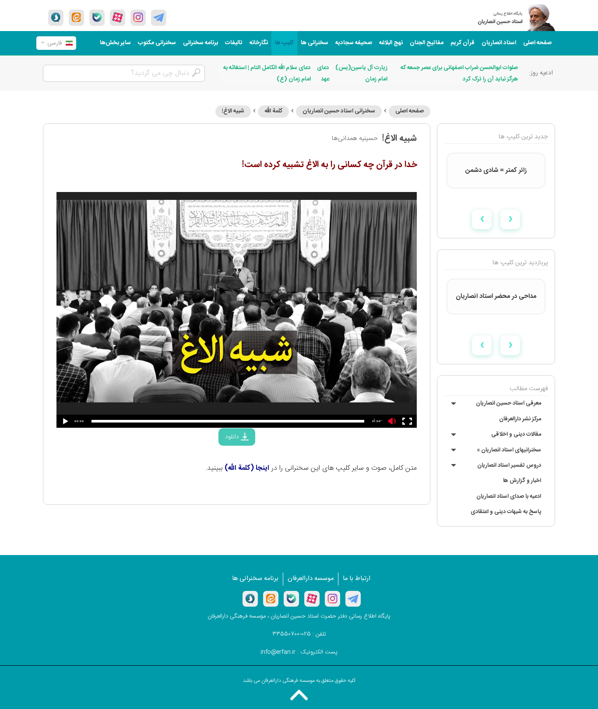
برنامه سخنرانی (200, 43)
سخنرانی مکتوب (157, 43)
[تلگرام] (158, 17)
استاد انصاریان (499, 43)
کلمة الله (273, 111)
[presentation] (510, 219)
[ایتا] (76, 17)
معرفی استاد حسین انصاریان (508, 403)
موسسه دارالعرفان (311, 578)
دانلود (233, 437)
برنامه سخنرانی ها (255, 578)
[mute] (392, 421)
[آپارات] (117, 17)
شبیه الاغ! (233, 111)
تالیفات (234, 43)
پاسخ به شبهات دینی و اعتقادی (506, 512)
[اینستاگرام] (332, 599)
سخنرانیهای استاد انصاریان (509, 450)
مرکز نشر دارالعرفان (520, 419)
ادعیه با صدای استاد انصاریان (508, 496)
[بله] (97, 17)
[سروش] (55, 17)
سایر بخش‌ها (115, 43)
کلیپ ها (284, 43)
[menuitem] (537, 43)
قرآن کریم (462, 43)
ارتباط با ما (356, 578)
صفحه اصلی (537, 43)
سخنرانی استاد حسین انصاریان (339, 111)
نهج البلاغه (391, 43)
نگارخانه (259, 43)
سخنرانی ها (314, 43)
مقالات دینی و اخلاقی (516, 434)
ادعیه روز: (541, 73)
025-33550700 (291, 634)
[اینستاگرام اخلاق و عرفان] (138, 17)
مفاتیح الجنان (426, 43)
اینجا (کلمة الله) (247, 468)
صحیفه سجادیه (353, 43)
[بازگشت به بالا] (299, 695)
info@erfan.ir (277, 652)
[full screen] (407, 421)
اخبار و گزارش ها (522, 480)
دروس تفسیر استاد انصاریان (509, 465)
